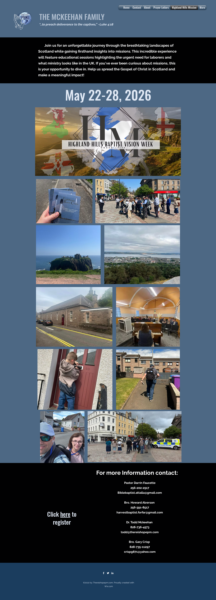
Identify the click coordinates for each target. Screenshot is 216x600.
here (65, 514)
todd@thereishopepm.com (140, 532)
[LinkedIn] (112, 573)
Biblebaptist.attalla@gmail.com (140, 492)
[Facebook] (103, 573)
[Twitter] (108, 573)
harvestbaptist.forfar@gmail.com (140, 512)
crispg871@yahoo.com (140, 551)
